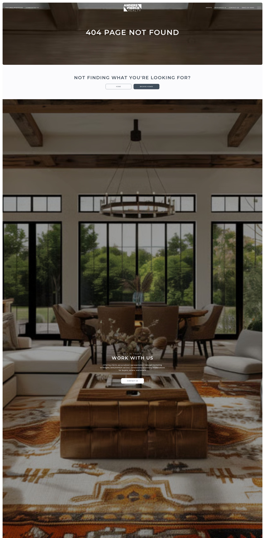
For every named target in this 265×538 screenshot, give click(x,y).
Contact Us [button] (132, 381)
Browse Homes (146, 87)
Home (118, 87)
